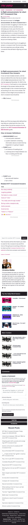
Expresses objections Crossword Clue (12, 503)
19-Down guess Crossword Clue (17, 346)
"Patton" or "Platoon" (7, 212)
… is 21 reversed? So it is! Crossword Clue (19, 354)
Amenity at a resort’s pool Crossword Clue (12, 499)
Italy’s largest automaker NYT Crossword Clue (13, 473)
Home (2, 10)
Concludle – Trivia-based (19, 298)
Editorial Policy (21, 515)
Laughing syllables (6, 192)
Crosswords (17, 1)
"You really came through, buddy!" (11, 200)
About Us (10, 511)
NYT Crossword (18, 10)
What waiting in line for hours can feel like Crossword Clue (13, 488)
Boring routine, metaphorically (10, 203)
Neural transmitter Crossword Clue (12, 484)
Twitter (14, 420)
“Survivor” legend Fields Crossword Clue (13, 492)
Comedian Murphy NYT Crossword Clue (13, 462)
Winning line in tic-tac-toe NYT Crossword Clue (14, 469)
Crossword (8, 10)
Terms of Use (10, 517)
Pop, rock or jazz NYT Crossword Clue (12, 459)
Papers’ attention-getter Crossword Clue (19, 362)
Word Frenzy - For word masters (19, 323)
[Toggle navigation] (25, 5)
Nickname (6, 397)
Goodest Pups (21, 519)
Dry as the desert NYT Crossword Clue (13, 451)
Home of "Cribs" (5, 198)
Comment (4, 388)
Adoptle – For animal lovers (18, 307)
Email (5, 402)
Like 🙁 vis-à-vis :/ (6, 214)
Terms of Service (9, 386)
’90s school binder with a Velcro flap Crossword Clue (19, 339)
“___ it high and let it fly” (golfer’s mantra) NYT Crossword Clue (13, 454)
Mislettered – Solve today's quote (18, 315)
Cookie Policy (22, 513)
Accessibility (18, 517)
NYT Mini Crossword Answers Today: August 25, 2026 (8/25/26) (12, 432)
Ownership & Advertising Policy (10, 513)
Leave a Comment (5, 254)
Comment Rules (12, 382)
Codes (24, 1)
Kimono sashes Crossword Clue (11, 506)
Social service (5, 209)
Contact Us (16, 511)
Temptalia (14, 519)
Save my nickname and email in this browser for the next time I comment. (13, 410)
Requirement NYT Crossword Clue (11, 465)
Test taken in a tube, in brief (9, 195)
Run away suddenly (6, 189)
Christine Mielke (6, 16)
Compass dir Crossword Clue (10, 481)
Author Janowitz (5, 206)
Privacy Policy (5, 515)
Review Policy (13, 515)
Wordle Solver (7, 1)
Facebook (14, 423)
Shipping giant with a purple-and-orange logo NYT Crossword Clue (13, 442)
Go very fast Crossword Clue (10, 478)
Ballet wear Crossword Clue (10, 495)
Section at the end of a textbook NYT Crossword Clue (12, 447)
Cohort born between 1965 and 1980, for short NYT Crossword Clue (13, 437)
